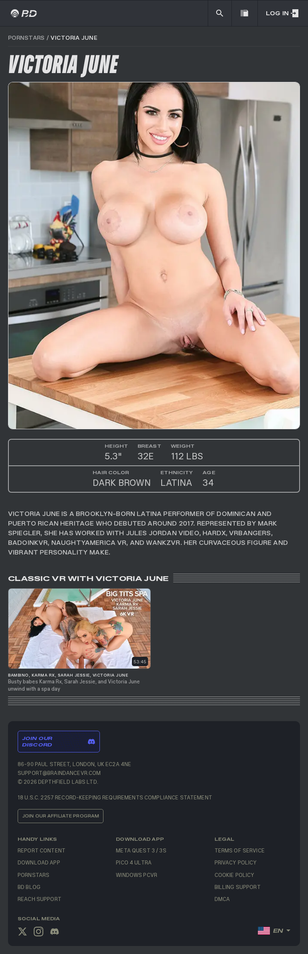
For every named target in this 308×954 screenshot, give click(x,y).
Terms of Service (240, 850)
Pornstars (26, 37)
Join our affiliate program (60, 816)
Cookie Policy (235, 874)
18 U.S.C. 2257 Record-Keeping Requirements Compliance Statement (115, 797)
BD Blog (29, 886)
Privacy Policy (236, 862)
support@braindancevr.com (59, 772)
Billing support (238, 886)
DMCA (222, 898)
